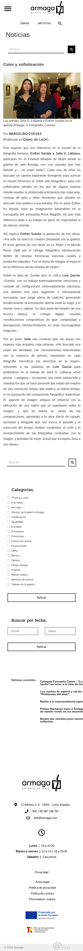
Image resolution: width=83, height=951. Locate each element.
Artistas (44, 23)
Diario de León (35, 139)
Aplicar (41, 597)
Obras (24, 23)
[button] (60, 23)
